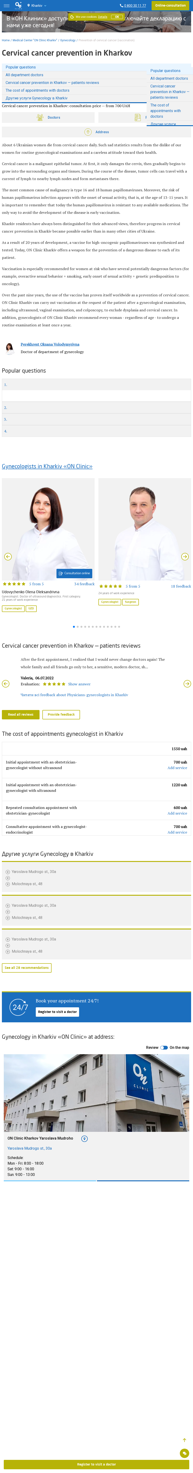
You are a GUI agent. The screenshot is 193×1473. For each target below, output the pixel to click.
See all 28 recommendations (27, 968)
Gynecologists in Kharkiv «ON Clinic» (47, 467)
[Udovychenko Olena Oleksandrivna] (48, 545)
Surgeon (130, 602)
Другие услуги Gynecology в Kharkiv (37, 98)
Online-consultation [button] (170, 5)
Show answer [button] (79, 684)
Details (102, 17)
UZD (31, 608)
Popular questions (21, 67)
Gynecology (68, 40)
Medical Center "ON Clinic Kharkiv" (35, 40)
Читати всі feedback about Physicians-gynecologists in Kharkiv (74, 694)
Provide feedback (61, 714)
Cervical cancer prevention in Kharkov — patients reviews (52, 82)
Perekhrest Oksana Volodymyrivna (50, 344)
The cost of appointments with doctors (37, 90)
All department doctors (24, 75)
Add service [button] (177, 767)
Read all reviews (20, 714)
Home (6, 40)
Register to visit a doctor (57, 1012)
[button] (184, 1440)
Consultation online (77, 573)
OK (117, 17)
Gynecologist (13, 608)
